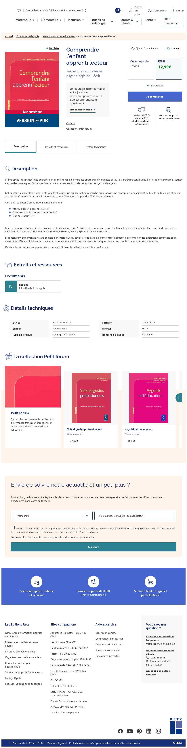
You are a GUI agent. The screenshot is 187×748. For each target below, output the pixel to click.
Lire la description (81, 109)
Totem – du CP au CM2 (63, 653)
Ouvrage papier (139, 61)
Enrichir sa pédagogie (98, 21)
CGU (40, 743)
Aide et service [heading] (106, 624)
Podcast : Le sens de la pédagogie (23, 683)
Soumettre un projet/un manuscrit (24, 672)
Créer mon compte (106, 632)
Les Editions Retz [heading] (17, 624)
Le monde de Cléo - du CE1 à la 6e (69, 665)
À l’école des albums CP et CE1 (67, 707)
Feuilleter (54, 48)
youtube (130, 731)
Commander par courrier (109, 638)
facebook (120, 731)
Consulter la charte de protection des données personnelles (61, 537)
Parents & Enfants (126, 21)
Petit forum (85, 128)
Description (21, 146)
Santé (149, 20)
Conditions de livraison (108, 644)
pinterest (139, 731)
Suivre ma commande (108, 650)
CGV (31, 743)
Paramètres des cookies (127, 743)
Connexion (159, 10)
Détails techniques (96, 147)
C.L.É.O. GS (56, 680)
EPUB (161, 61)
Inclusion (74, 20)
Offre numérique (171, 21)
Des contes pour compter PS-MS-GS (70, 659)
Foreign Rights (13, 678)
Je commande (154, 96)
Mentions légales (56, 743)
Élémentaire (49, 20)
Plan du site (18, 743)
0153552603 (158, 657)
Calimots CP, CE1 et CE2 (63, 686)
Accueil (9, 36)
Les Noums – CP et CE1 (63, 642)
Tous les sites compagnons (65, 712)
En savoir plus (18, 537)
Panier (180, 10)
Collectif (70, 123)
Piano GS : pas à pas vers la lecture (69, 701)
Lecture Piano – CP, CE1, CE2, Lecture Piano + (66, 693)
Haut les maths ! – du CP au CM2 (69, 648)
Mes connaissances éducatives (59, 36)
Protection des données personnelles (89, 743)
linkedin (149, 731)
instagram (158, 731)
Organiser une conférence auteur (23, 657)
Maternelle (23, 20)
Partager (176, 48)
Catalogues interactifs (107, 656)
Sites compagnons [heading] (63, 624)
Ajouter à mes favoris (147, 48)
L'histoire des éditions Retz (20, 651)
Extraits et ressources (56, 147)
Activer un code (139, 10)
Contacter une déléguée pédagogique (18, 664)
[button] (32, 89)
